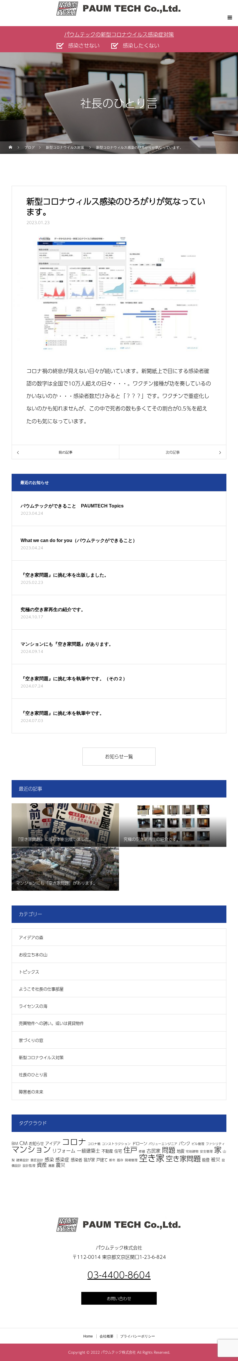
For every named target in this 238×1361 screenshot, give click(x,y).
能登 (206, 1160)
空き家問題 (183, 1158)
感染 (49, 1159)
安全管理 (206, 1151)
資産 (42, 1165)
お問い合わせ (119, 1298)
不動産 (107, 1151)
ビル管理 (198, 1143)
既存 (120, 1159)
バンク (184, 1143)
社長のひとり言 (33, 1074)
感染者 (76, 1160)
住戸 (130, 1149)
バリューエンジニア (163, 1143)
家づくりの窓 (31, 1040)
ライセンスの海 (33, 1006)
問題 (168, 1150)
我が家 (89, 1160)
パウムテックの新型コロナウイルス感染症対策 (119, 34)
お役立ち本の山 (33, 954)
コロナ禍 (94, 1143)
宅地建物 (192, 1151)
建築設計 (22, 1159)
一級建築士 (88, 1150)
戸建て (102, 1160)
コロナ (74, 1141)
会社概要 (106, 1336)
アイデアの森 (31, 937)
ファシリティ (215, 1143)
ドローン (139, 1143)
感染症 (62, 1159)
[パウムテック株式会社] (119, 1225)
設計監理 (29, 1165)
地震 (180, 1151)
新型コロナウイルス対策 (41, 1057)
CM (23, 1143)
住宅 (118, 1151)
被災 (215, 1159)
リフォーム (63, 1150)
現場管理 (131, 1159)
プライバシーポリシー (137, 1336)
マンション (31, 1149)
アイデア (52, 1143)
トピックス (29, 971)
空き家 (151, 1157)
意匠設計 (36, 1159)
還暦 (51, 1165)
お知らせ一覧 (119, 756)
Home (88, 1336)
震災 (60, 1165)
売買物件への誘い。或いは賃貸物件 (51, 1023)
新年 (112, 1159)
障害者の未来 (31, 1091)
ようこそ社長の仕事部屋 (41, 989)
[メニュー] (229, 17)
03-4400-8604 (119, 1274)
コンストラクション (116, 1143)
